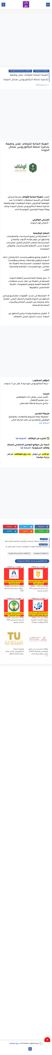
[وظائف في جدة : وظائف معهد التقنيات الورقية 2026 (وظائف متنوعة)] (38, 607)
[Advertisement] (26, 39)
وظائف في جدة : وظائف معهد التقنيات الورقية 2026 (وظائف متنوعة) (39, 620)
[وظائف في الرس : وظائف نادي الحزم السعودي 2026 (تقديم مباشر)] (38, 575)
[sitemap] (30, 1049)
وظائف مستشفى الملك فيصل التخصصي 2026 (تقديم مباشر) (15, 620)
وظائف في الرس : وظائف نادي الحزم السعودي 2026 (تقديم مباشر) (38, 588)
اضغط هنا (44, 423)
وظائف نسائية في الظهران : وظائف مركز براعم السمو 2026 (14, 588)
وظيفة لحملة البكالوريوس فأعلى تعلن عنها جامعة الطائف (14, 651)
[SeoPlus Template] (41, 1043)
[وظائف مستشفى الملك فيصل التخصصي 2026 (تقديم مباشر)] (14, 607)
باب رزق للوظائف (15, 1043)
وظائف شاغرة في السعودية (20, 71)
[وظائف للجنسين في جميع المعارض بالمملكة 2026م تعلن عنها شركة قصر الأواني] (38, 638)
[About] (26, 1049)
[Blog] (22, 1049)
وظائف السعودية (41, 71)
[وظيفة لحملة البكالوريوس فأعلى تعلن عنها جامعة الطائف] (14, 638)
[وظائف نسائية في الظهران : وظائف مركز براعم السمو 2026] (14, 575)
